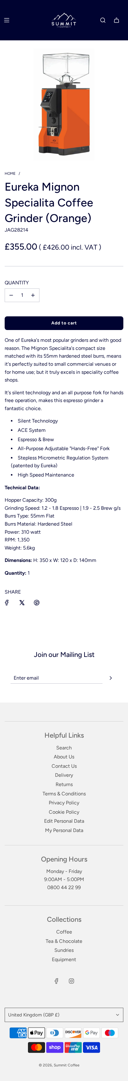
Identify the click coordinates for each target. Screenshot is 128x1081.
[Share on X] (22, 602)
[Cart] (116, 20)
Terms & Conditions (64, 794)
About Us (64, 757)
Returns (64, 784)
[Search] (103, 20)
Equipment (64, 959)
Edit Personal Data (64, 821)
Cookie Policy (64, 812)
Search (64, 748)
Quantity (17, 283)
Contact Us (64, 766)
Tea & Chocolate (64, 941)
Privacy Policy (64, 803)
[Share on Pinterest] (36, 602)
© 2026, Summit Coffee (59, 1065)
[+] (33, 295)
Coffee (64, 932)
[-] (11, 295)
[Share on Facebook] (7, 602)
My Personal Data (64, 830)
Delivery (64, 775)
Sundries (64, 950)
